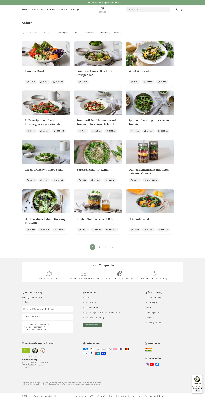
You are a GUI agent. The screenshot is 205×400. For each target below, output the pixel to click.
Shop (24, 9)
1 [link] (92, 247)
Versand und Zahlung (154, 396)
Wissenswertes (48, 9)
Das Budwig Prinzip (153, 302)
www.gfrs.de (28, 367)
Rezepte (34, 9)
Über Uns (149, 308)
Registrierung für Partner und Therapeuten (101, 313)
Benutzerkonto (89, 302)
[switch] (197, 391)
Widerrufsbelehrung (105, 396)
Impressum (81, 396)
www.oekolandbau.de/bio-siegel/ (35, 366)
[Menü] (201, 376)
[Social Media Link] (147, 366)
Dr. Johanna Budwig (153, 297)
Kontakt (25, 302)
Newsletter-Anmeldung (93, 318)
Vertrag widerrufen (92, 325)
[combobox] (149, 9)
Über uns (62, 9)
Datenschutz (135, 396)
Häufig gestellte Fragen (32, 297)
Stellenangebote (152, 313)
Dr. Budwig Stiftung (153, 323)
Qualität (148, 318)
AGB (91, 396)
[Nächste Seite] (112, 247)
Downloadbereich (90, 308)
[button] (182, 9)
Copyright (122, 396)
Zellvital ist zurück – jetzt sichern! (102, 3)
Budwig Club (77, 9)
